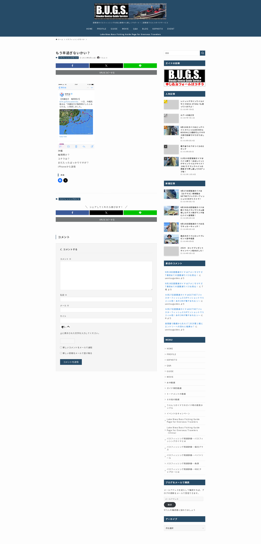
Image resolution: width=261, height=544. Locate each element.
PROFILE (171, 354)
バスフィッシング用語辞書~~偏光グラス (185, 448)
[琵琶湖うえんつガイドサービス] (130, 11)
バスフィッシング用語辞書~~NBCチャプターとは (184, 470)
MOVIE (170, 376)
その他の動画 (173, 399)
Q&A (169, 365)
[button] (72, 65)
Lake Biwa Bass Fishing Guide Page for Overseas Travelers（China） (183, 430)
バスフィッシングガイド (68, 57)
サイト (63, 316)
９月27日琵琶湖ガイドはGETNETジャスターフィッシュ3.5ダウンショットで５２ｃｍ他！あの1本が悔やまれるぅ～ (184, 297)
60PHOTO (172, 359)
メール (64, 305)
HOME (170, 348)
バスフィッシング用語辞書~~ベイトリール (185, 456)
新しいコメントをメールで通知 (77, 347)
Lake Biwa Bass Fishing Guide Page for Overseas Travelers (183, 420)
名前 (63, 294)
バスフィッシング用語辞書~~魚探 (183, 463)
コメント (65, 258)
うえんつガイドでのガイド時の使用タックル (185, 406)
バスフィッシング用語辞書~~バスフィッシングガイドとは (185, 440)
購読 (170, 504)
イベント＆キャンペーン (178, 413)
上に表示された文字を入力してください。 (80, 333)
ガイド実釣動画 (174, 388)
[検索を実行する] (202, 53)
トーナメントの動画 (176, 393)
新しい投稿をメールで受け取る (77, 353)
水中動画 (171, 382)
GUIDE (170, 371)
